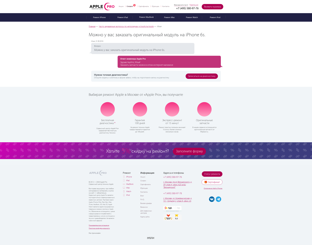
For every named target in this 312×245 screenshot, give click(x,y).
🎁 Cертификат (212, 182)
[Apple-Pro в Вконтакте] (211, 199)
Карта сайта (144, 217)
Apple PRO (102, 6)
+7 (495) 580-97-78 (172, 193)
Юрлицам (155, 6)
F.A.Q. (142, 200)
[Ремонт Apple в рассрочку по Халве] (211, 238)
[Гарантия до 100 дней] (140, 109)
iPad (128, 181)
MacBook (129, 184)
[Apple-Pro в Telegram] (218, 199)
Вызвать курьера (212, 6)
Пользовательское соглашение (99, 225)
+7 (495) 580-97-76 (172, 177)
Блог (142, 196)
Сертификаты (144, 6)
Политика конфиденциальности (99, 228)
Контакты (165, 6)
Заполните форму (189, 151)
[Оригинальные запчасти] (204, 109)
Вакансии (144, 207)
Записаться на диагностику (201, 76)
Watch (128, 191)
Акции (121, 6)
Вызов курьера (146, 203)
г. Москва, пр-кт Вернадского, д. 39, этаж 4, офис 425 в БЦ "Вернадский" (177, 185)
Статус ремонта (212, 174)
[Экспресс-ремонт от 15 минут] (172, 109)
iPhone (129, 177)
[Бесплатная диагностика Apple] (107, 109)
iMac (128, 188)
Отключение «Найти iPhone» (213, 188)
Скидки (130, 6)
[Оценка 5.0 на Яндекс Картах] (172, 209)
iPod (128, 195)
